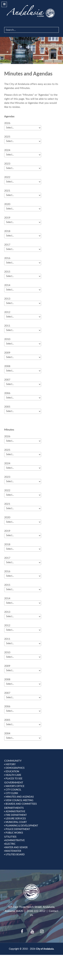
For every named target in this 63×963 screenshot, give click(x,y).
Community (13, 760)
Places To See (13, 779)
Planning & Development (21, 826)
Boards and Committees (21, 804)
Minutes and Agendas (19, 797)
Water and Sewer (16, 847)
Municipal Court (16, 822)
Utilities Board (15, 854)
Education (12, 771)
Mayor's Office (14, 786)
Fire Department (16, 815)
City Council (13, 790)
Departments (14, 808)
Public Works (14, 833)
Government (13, 782)
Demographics (15, 768)
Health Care (13, 775)
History (10, 764)
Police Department (17, 829)
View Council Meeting (19, 800)
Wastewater (13, 851)
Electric (10, 844)
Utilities (10, 836)
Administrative (15, 811)
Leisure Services (15, 819)
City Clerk (11, 793)
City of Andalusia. (45, 949)
